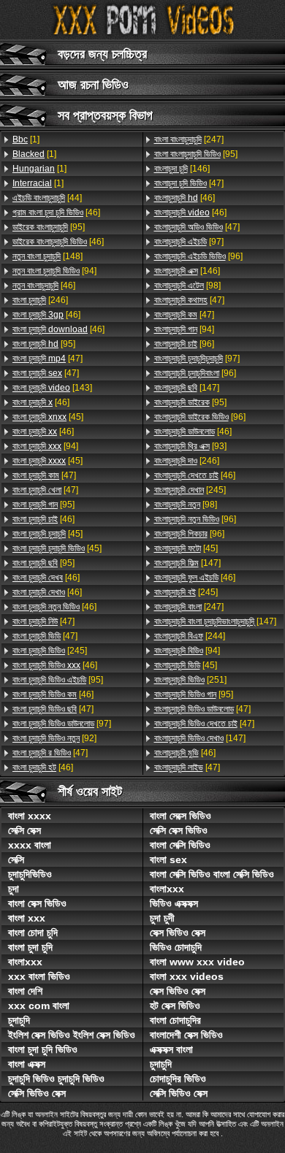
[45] (47, 417)
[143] (52, 388)
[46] (56, 212)
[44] (47, 198)
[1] (25, 139)
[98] (187, 285)
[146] (182, 169)
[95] (48, 227)
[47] (47, 358)
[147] (186, 388)
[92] (54, 738)
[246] (40, 300)
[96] (198, 256)
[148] (47, 256)
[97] (61, 724)
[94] (54, 271)
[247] (189, 139)
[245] (49, 651)
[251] (190, 680)
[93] (190, 446)
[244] (189, 636)
